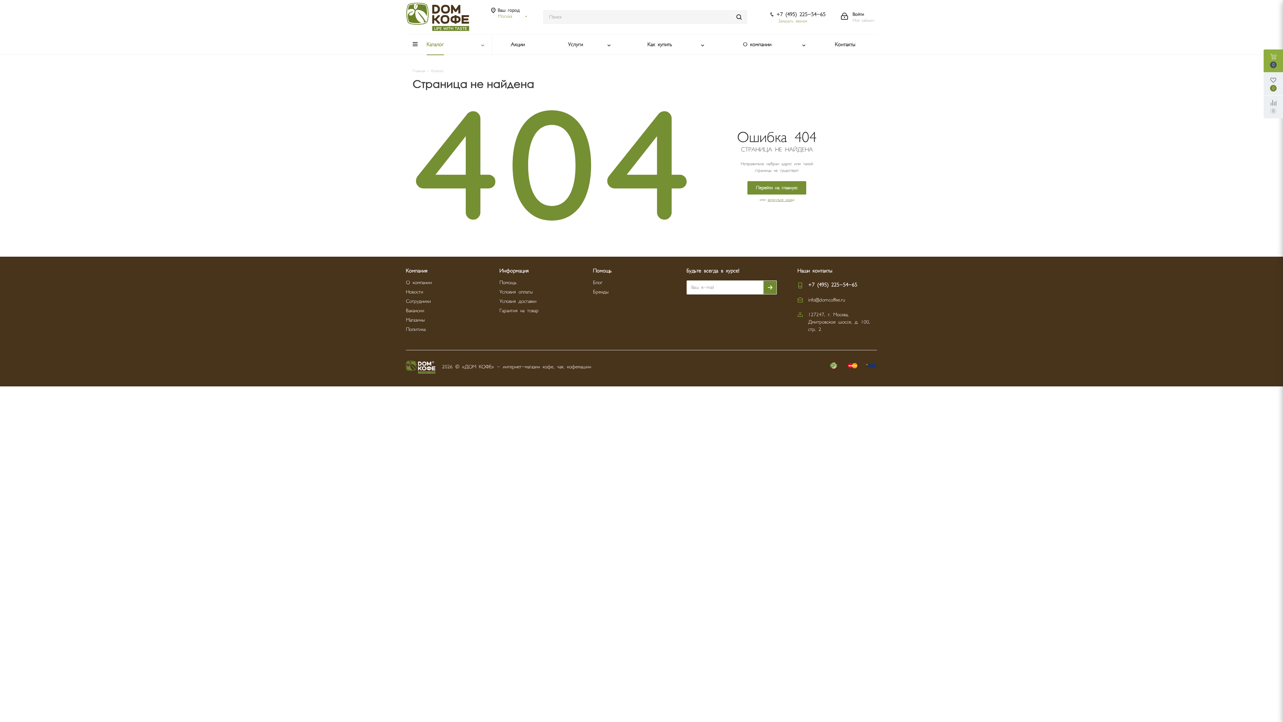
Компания (416, 271)
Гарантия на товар (519, 310)
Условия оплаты (516, 291)
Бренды (600, 291)
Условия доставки (518, 301)
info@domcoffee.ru (826, 300)
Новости (414, 291)
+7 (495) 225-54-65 (801, 14)
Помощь (508, 282)
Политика (416, 329)
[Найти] (739, 17)
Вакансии (415, 310)
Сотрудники (418, 301)
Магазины (415, 320)
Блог (597, 282)
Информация (514, 271)
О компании (419, 282)
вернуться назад (781, 200)
